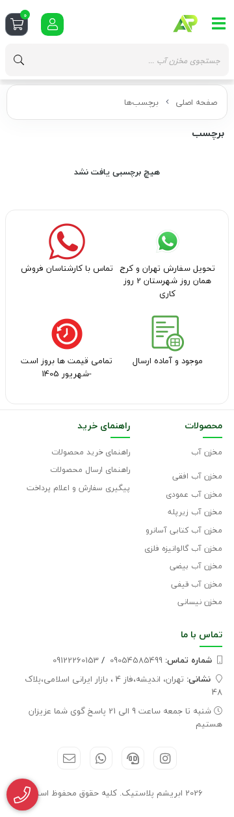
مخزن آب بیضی (196, 566)
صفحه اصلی (196, 102)
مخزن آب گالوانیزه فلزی (183, 548)
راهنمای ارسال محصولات (90, 470)
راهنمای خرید (103, 425)
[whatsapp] (101, 758)
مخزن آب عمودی (194, 494)
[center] (18, 60)
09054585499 (161, 660)
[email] (68, 758)
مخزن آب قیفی (196, 584)
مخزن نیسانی (199, 602)
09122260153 (76, 660)
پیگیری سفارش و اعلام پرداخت (78, 488)
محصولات (203, 425)
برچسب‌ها (141, 102)
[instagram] (164, 758)
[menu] (219, 23)
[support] (133, 758)
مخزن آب (206, 452)
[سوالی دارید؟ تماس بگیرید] (22, 795)
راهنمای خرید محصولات (90, 452)
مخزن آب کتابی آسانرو (184, 530)
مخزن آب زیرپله (195, 512)
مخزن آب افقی (197, 476)
